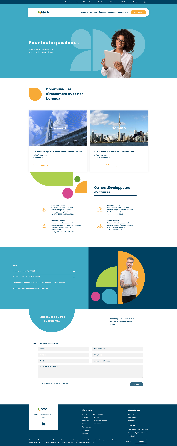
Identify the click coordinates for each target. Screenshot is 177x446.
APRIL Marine (124, 2)
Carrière (100, 2)
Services (93, 12)
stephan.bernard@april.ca (61, 227)
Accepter (140, 441)
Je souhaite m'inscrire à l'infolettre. (54, 383)
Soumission (138, 12)
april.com (131, 421)
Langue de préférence (102, 361)
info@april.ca (132, 436)
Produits (84, 12)
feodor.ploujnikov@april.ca (116, 212)
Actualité (112, 12)
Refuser (128, 441)
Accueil (84, 414)
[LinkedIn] (145, 2)
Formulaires (86, 427)
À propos (102, 12)
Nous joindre (123, 12)
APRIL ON (111, 2)
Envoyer (136, 384)
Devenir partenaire (71, 2)
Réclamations (88, 2)
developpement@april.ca (60, 212)
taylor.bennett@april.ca (116, 227)
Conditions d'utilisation (86, 442)
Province (43, 361)
